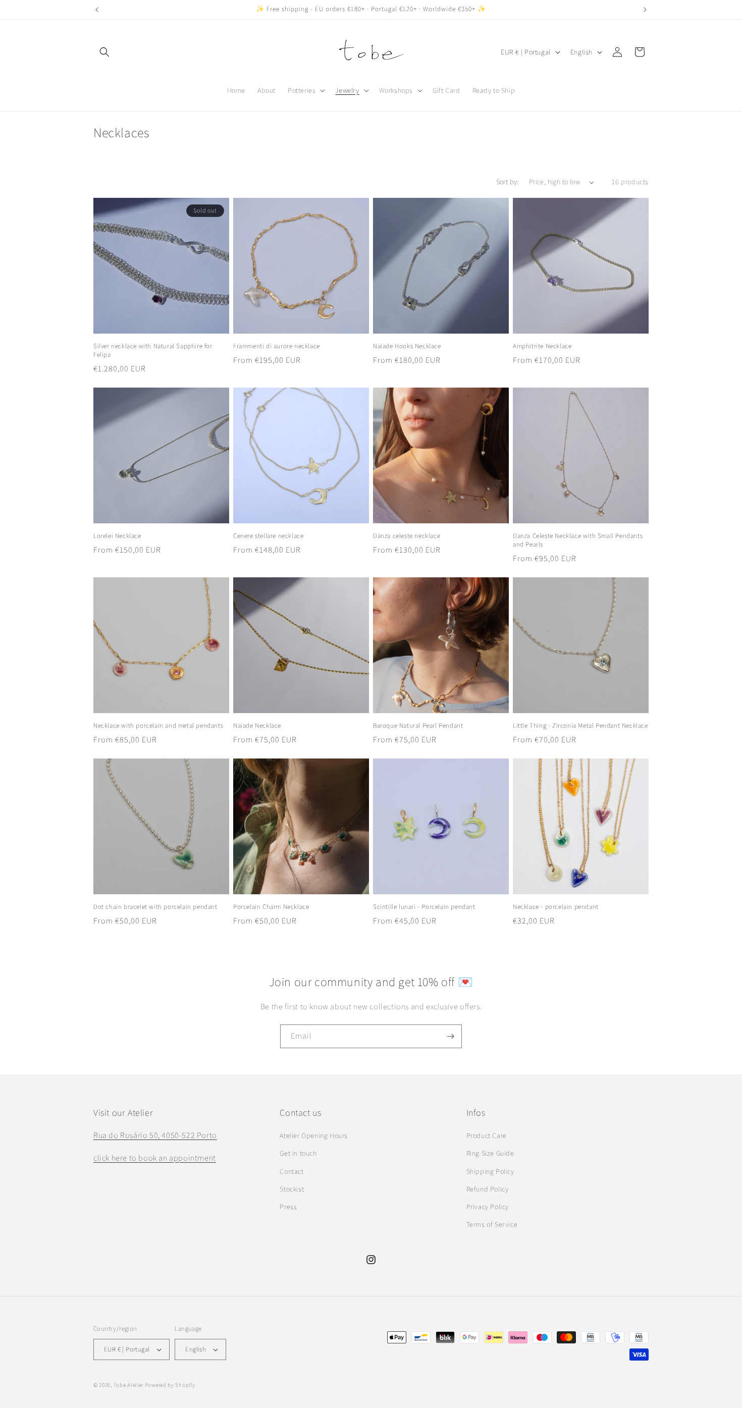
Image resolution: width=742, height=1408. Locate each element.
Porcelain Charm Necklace (271, 907)
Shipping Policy (490, 1171)
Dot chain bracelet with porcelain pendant (155, 907)
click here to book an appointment (154, 1158)
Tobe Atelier (128, 1384)
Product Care (486, 1135)
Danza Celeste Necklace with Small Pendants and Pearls (578, 540)
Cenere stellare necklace (268, 536)
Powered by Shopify (170, 1384)
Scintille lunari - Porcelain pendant (424, 907)
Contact (291, 1171)
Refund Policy (487, 1189)
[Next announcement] (645, 9)
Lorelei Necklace (117, 536)
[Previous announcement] (97, 9)
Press (288, 1206)
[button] (104, 52)
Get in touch (298, 1153)
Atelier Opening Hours (314, 1135)
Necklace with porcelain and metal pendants (158, 726)
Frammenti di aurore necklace (276, 346)
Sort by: (507, 181)
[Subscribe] (450, 1036)
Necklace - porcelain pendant (556, 907)
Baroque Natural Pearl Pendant (418, 726)
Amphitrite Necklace (542, 346)
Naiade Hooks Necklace (407, 346)
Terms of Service (492, 1224)
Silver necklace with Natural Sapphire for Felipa (153, 350)
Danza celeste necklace (406, 536)
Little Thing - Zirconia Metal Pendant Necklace (580, 726)
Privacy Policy (487, 1206)
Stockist (292, 1189)
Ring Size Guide (490, 1153)
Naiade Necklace (257, 726)
